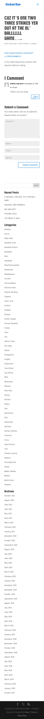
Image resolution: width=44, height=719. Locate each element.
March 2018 (8, 679)
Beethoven (8, 269)
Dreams (7, 314)
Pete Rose (8, 390)
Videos (7, 467)
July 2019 (8, 608)
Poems (6, 404)
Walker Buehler (10, 471)
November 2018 (10, 643)
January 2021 (9, 531)
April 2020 (8, 567)
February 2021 (10, 527)
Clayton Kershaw (11, 292)
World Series (9, 480)
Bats (6, 256)
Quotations (8, 413)
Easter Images (10, 319)
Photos (7, 395)
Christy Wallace (10, 283)
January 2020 (9, 581)
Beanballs (8, 261)
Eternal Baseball (11, 323)
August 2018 (9, 657)
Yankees (7, 484)
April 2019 (8, 621)
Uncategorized (10, 462)
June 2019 (8, 612)
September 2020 (10, 545)
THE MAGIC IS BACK (12, 218)
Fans (6, 332)
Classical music (10, 287)
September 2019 (10, 599)
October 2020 (9, 540)
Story (6, 440)
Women (7, 476)
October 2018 (9, 648)
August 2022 (9, 500)
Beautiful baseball (11, 265)
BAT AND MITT (10, 209)
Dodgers (7, 310)
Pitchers (26, 43)
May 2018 (8, 670)
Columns (7, 296)
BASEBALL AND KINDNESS (14, 205)
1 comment (33, 43)
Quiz (6, 408)
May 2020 (8, 563)
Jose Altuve (8, 368)
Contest (7, 305)
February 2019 (10, 630)
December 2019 (10, 585)
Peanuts (7, 386)
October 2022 (9, 496)
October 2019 (9, 594)
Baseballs (8, 252)
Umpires (7, 458)
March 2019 (8, 625)
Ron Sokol (9, 43)
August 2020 (9, 549)
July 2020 (8, 554)
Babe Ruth (8, 238)
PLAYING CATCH (10, 214)
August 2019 (9, 603)
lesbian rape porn (16, 84)
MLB (6, 377)
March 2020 (8, 572)
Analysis (7, 229)
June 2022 (8, 504)
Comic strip (8, 301)
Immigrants (9, 355)
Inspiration (8, 363)
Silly (6, 417)
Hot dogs (8, 346)
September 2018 (10, 652)
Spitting (7, 426)
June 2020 (8, 558)
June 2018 (8, 666)
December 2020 (10, 536)
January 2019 (9, 634)
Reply (36, 97)
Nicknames (8, 381)
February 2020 (10, 576)
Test (6, 449)
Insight (7, 359)
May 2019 (8, 616)
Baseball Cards (10, 243)
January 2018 (9, 688)
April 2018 (8, 675)
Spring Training (10, 431)
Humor (7, 350)
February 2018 (10, 684)
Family (7, 328)
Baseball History (11, 247)
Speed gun (8, 422)
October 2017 (9, 693)
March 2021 (8, 522)
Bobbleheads (9, 274)
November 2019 (10, 590)
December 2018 (10, 639)
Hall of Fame (9, 341)
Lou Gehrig (8, 373)
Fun (5, 337)
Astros (6, 234)
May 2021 (8, 513)
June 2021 (8, 509)
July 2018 (8, 661)
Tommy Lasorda (10, 453)
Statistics (8, 435)
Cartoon (7, 278)
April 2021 (8, 518)
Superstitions (9, 444)
